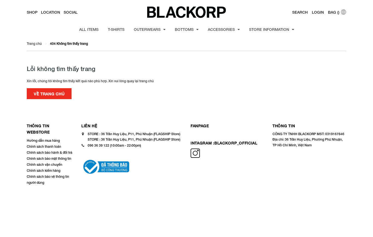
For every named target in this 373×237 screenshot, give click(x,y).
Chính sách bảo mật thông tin (49, 158)
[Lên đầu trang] (363, 223)
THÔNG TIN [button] (284, 125)
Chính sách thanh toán (44, 146)
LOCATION (50, 12)
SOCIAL (71, 12)
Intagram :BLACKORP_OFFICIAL (224, 143)
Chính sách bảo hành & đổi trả (49, 152)
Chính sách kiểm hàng (43, 170)
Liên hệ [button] (89, 125)
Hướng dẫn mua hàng (43, 140)
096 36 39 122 (98, 145)
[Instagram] (195, 157)
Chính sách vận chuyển (44, 164)
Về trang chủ (49, 93)
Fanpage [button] (200, 125)
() (333, 12)
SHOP (32, 12)
